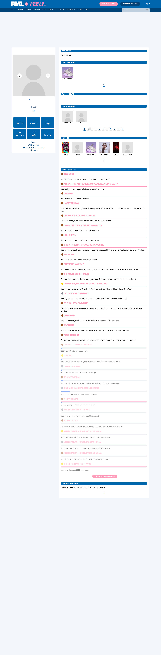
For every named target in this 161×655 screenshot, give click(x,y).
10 (118, 129)
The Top (52, 10)
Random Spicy (40, 10)
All (13, 10)
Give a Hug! (31, 115)
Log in (147, 4)
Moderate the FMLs (130, 4)
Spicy (29, 10)
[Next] (122, 129)
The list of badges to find (105, 476)
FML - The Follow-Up (66, 10)
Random (20, 10)
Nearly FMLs (83, 10)
